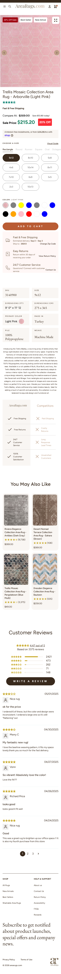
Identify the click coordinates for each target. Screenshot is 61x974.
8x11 (49, 167)
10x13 (30, 186)
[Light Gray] (37, 205)
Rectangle (8, 149)
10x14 (30, 167)
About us (38, 885)
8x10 (30, 157)
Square (38, 149)
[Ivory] (44, 205)
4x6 (11, 167)
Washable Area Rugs (12, 903)
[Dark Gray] (13, 205)
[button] (9, 102)
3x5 (50, 177)
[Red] (29, 214)
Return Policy (40, 897)
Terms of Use (26, 959)
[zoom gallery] (55, 20)
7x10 (11, 177)
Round (19, 149)
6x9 (30, 177)
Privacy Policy (9, 959)
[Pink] (21, 214)
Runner (28, 149)
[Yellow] (21, 205)
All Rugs (6, 885)
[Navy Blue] (29, 205)
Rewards (37, 915)
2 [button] (27, 853)
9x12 (11, 157)
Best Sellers (8, 897)
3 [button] (33, 853)
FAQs (36, 909)
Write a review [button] (30, 681)
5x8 (50, 157)
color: (13, 200)
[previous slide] (4, 52)
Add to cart (30, 226)
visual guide (52, 143)
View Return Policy (47, 256)
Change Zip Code (48, 244)
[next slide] (56, 52)
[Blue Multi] (44, 214)
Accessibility (39, 903)
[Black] (5, 214)
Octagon (56, 149)
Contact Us (51, 270)
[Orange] (13, 214)
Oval (47, 149)
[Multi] (37, 214)
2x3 (11, 186)
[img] (9, 694)
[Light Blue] (52, 205)
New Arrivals (8, 891)
